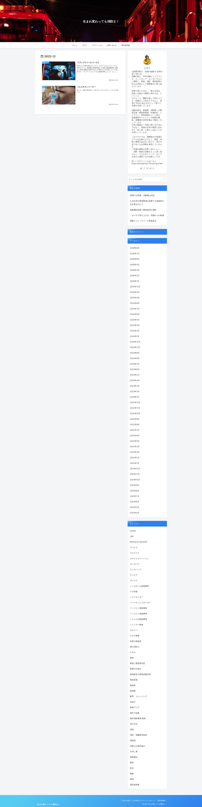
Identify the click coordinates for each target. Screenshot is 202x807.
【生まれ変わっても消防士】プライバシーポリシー (138, 800)
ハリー (147, 68)
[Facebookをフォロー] (144, 168)
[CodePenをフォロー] (147, 168)
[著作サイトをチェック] (141, 168)
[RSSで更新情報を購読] (153, 168)
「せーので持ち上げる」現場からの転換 (147, 215)
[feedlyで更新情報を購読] (150, 168)
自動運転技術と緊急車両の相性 (143, 210)
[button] (165, 179)
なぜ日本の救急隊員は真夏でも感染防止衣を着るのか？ (147, 202)
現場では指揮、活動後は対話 (142, 195)
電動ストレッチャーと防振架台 (143, 221)
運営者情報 (161, 800)
